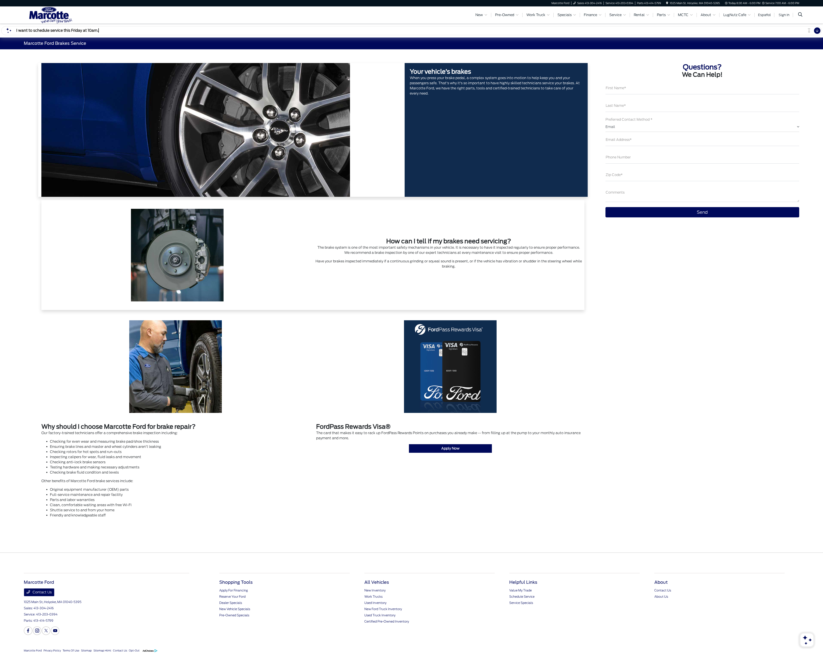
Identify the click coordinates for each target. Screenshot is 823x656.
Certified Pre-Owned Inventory (386, 621)
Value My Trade (520, 590)
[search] (800, 15)
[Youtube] (55, 630)
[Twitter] (46, 630)
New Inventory (375, 590)
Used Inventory (375, 603)
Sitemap (86, 650)
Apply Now (450, 448)
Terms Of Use (71, 650)
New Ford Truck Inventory (383, 609)
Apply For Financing (233, 590)
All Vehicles (376, 582)
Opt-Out (134, 650)
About (661, 582)
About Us (661, 596)
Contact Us (42, 592)
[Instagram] (37, 630)
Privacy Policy (52, 650)
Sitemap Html (102, 650)
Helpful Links (523, 582)
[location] (667, 3)
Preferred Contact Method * (628, 119)
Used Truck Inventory (379, 615)
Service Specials (521, 603)
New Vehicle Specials (234, 609)
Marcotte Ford (33, 650)
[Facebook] (28, 630)
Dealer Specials (230, 603)
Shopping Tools (236, 582)
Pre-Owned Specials (234, 615)
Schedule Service (522, 596)
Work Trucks (373, 596)
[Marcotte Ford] (61, 15)
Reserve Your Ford (232, 596)
